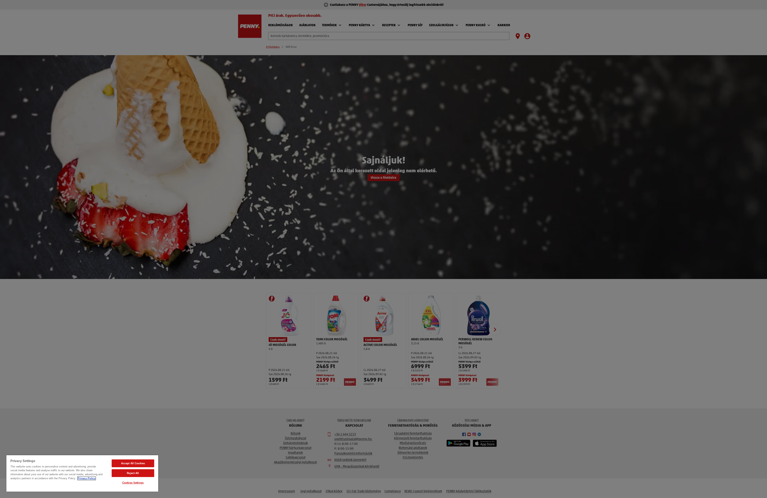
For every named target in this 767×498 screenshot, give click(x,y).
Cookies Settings (133, 482)
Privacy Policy (86, 478)
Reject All (133, 473)
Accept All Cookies (133, 463)
